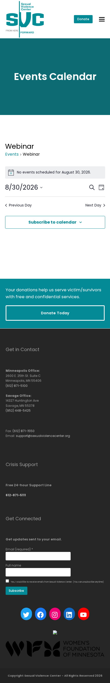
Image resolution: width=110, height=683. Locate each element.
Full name (13, 565)
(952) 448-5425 (18, 410)
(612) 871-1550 (24, 431)
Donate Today (55, 313)
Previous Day (20, 205)
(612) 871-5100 (17, 386)
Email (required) (19, 549)
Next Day (93, 205)
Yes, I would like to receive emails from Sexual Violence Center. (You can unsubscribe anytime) (57, 582)
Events (12, 154)
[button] (102, 19)
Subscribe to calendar (52, 222)
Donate (83, 19)
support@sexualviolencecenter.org (43, 436)
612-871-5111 (16, 495)
